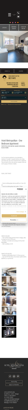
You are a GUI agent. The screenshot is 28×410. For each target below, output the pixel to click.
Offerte (4, 28)
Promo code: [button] (4, 104)
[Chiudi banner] (25, 189)
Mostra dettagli (20, 211)
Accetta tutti (14, 215)
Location (21, 71)
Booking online (14, 28)
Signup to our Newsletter (14, 384)
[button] (7, 92)
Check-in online (23, 28)
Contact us (7, 71)
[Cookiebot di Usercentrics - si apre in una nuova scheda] (17, 189)
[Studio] (9, 271)
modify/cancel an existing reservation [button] (15, 104)
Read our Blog (14, 381)
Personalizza (13, 219)
